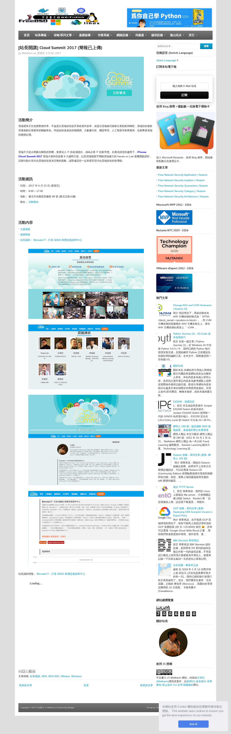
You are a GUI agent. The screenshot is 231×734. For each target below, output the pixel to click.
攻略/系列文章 (61, 37)
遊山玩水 (174, 37)
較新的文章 (25, 685)
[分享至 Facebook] (30, 671)
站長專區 (39, 37)
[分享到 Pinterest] (34, 671)
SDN (44, 676)
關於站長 (178, 365)
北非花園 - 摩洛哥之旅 (185, 565)
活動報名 (34, 201)
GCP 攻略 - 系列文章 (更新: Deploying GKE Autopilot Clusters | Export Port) (192, 512)
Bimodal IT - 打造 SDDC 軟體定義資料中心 (61, 573)
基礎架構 (83, 37)
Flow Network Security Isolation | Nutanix (181, 180)
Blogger (71, 708)
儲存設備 (156, 37)
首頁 (27, 35)
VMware (65, 676)
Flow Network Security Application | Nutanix (182, 174)
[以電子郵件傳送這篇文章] (20, 671)
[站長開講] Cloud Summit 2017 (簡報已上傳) (60, 47)
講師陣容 (25, 234)
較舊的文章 (146, 685)
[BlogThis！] (23, 671)
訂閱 (184, 95)
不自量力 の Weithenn (45, 708)
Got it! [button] (193, 724)
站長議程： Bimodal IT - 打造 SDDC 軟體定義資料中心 (51, 240)
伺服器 (138, 37)
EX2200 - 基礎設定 (184, 401)
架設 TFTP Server (183, 487)
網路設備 (121, 37)
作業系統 (102, 37)
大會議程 (25, 229)
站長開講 (35, 676)
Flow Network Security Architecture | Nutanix (183, 196)
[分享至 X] (27, 671)
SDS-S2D (53, 676)
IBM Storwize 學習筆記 (186, 540)
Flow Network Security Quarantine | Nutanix (183, 185)
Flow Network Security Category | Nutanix (182, 191)
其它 (190, 37)
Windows (76, 676)
